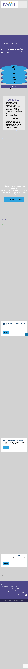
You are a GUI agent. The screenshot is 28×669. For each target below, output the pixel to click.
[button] (25, 4)
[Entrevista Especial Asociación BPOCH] (14, 504)
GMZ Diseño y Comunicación (17, 600)
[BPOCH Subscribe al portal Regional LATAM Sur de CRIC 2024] (14, 272)
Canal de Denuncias (14, 588)
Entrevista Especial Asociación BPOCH (11, 555)
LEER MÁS (6, 332)
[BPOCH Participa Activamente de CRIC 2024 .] (14, 389)
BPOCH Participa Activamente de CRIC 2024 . (13, 440)
